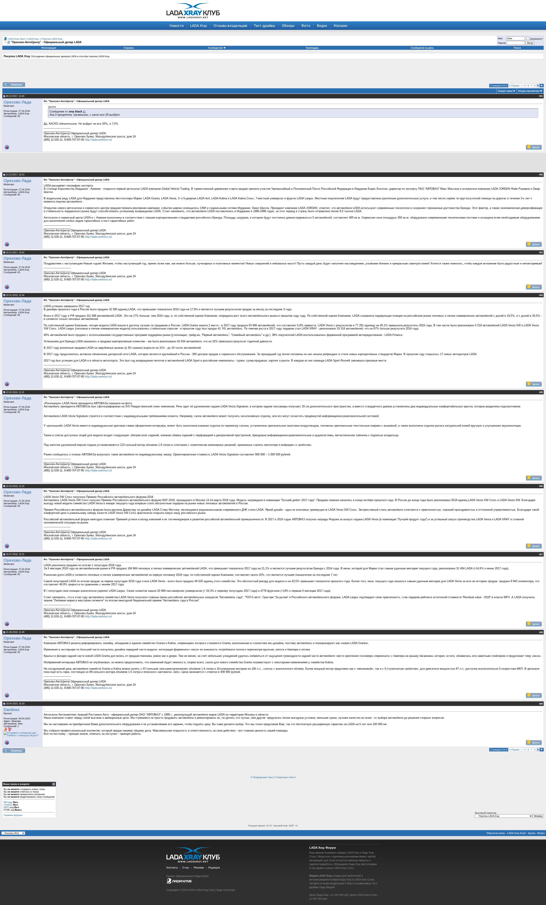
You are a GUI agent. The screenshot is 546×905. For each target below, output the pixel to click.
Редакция (214, 867)
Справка (129, 48)
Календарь (312, 48)
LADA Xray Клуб (16, 39)
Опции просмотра (528, 91)
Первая (514, 85)
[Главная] (193, 20)
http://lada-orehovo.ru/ (98, 139)
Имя (500, 38)
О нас (185, 867)
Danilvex (12, 709)
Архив (531, 833)
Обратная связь (495, 833)
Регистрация (48, 48)
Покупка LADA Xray (52, 39)
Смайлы (8, 804)
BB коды (8, 802)
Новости (177, 26)
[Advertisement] (273, 72)
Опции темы (505, 91)
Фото (305, 26)
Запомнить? (536, 39)
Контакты (172, 867)
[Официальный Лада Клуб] (179, 882)
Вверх (541, 833)
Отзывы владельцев (230, 26)
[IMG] (6, 807)
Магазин (340, 26)
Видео (322, 26)
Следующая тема (284, 777)
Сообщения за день (422, 48)
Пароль (502, 43)
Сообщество (215, 48)
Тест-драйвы (264, 26)
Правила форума (13, 815)
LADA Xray (198, 26)
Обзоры (288, 26)
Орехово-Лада (17, 102)
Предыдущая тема (263, 777)
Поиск (517, 48)
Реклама (199, 867)
